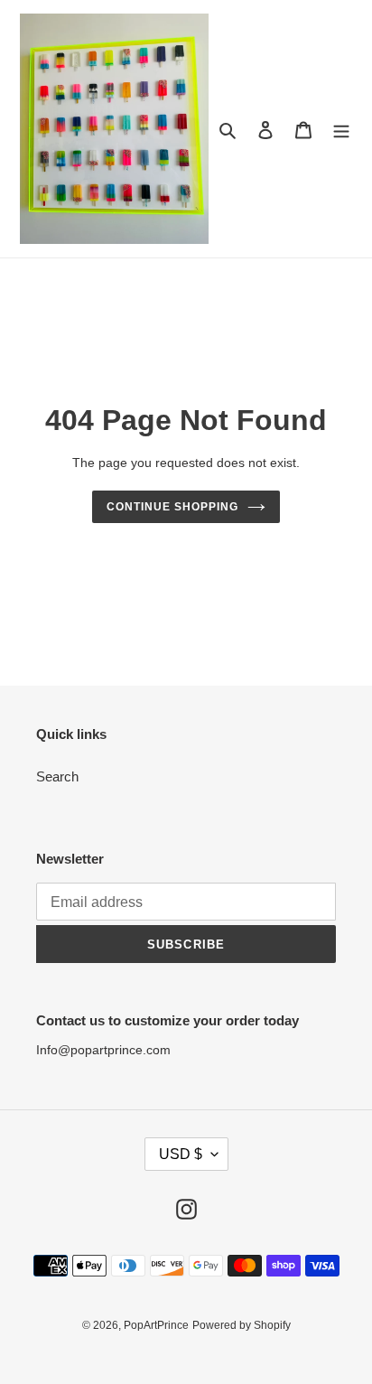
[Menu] (341, 128)
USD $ (180, 1154)
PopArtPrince (156, 1325)
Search (57, 776)
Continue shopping (172, 506)
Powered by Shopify (241, 1325)
